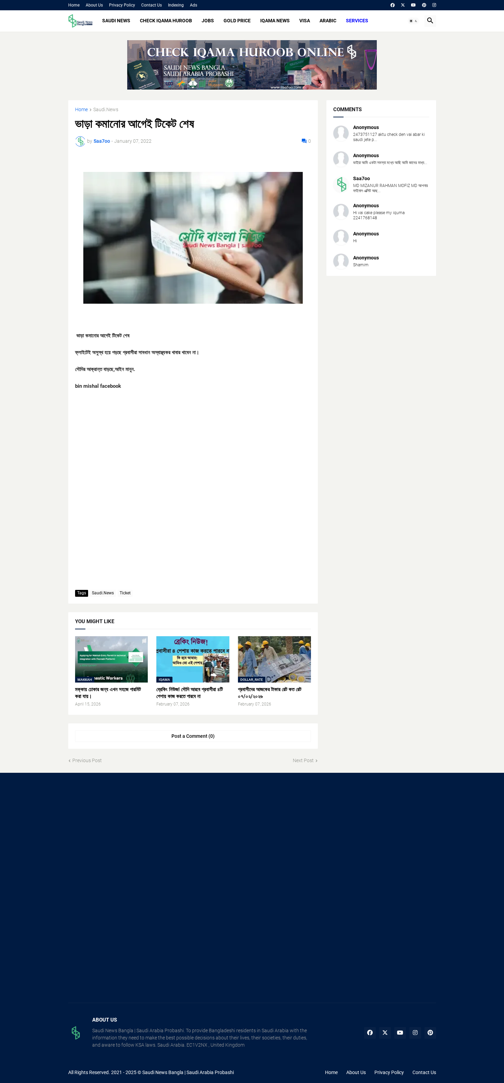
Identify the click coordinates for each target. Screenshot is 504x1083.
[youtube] (413, 5)
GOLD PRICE (237, 20)
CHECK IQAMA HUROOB (166, 20)
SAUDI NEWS (116, 20)
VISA (304, 20)
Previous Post (87, 760)
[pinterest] (424, 5)
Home (74, 5)
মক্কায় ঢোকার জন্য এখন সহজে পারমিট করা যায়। (108, 692)
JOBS (208, 20)
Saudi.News (105, 109)
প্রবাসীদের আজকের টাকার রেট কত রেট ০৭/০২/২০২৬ (269, 692)
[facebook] (393, 5)
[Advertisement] (126, 835)
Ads (193, 5)
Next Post (303, 760)
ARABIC (328, 20)
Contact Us (151, 5)
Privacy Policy (122, 5)
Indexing (176, 5)
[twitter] (403, 5)
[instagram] (434, 5)
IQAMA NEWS (275, 20)
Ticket (125, 593)
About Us (94, 5)
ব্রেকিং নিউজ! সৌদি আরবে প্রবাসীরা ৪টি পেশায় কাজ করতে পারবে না (189, 692)
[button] (413, 21)
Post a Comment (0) (193, 736)
